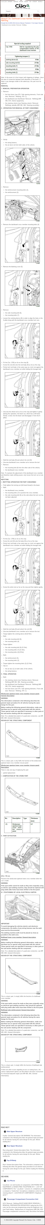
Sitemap (34, 1)
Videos (26, 1)
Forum (21, 1)
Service (15, 1)
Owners (10, 1)
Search (40, 1)
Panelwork (28, 23)
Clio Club (3, 1)
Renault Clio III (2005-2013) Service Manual (12, 23)
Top (30, 1)
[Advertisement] (22, 34)
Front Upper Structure (37, 23)
